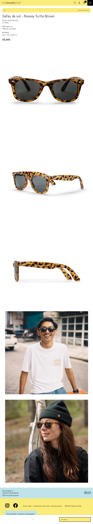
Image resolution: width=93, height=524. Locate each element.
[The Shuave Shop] (11, 3)
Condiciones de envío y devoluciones (47, 506)
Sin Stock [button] (64, 519)
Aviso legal (27, 506)
